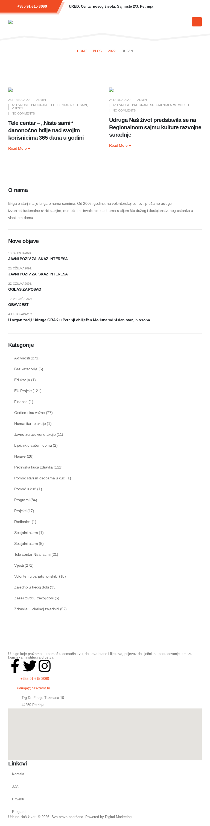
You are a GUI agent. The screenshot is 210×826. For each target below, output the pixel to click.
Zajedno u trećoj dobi (31, 587)
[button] (185, 22)
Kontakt (18, 774)
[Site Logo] (24, 22)
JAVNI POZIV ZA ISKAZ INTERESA (38, 259)
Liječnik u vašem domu (33, 445)
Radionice (22, 521)
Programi (39, 105)
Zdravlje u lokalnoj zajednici (36, 609)
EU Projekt (23, 391)
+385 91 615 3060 (32, 6)
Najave (20, 456)
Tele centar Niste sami (68, 105)
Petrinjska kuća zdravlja (33, 467)
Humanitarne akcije (30, 423)
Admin (41, 99)
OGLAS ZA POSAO (24, 289)
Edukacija (22, 380)
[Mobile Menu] (197, 21)
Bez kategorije (25, 369)
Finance (21, 402)
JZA (15, 787)
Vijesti (17, 108)
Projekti (20, 511)
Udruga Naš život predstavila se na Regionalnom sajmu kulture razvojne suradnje (155, 127)
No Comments (23, 113)
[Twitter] (30, 666)
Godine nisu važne (29, 412)
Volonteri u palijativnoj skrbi (36, 576)
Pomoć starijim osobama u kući (39, 478)
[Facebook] (165, 6)
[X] (180, 6)
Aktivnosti (21, 105)
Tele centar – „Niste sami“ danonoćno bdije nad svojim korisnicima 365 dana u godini (46, 130)
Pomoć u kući (25, 489)
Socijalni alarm (163, 105)
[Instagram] (195, 6)
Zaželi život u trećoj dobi (34, 598)
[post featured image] (54, 90)
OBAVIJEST (18, 304)
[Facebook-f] (15, 666)
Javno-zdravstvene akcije (35, 434)
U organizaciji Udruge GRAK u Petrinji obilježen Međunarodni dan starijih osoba (79, 320)
